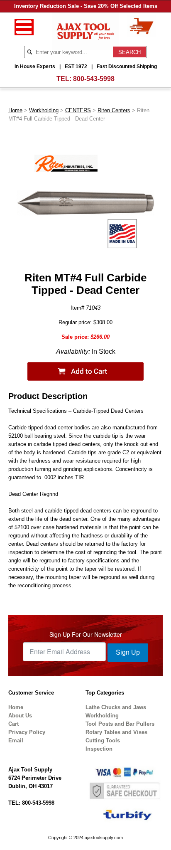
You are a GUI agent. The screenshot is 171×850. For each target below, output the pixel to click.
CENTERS (78, 110)
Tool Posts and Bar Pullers (120, 724)
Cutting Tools (103, 740)
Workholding (44, 110)
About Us (20, 715)
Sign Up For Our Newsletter (85, 634)
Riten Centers (114, 110)
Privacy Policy (26, 732)
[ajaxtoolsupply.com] (85, 30)
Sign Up (128, 652)
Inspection (99, 749)
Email (15, 740)
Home (15, 110)
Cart (13, 724)
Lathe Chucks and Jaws (116, 707)
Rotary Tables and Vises (116, 732)
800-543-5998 (94, 78)
